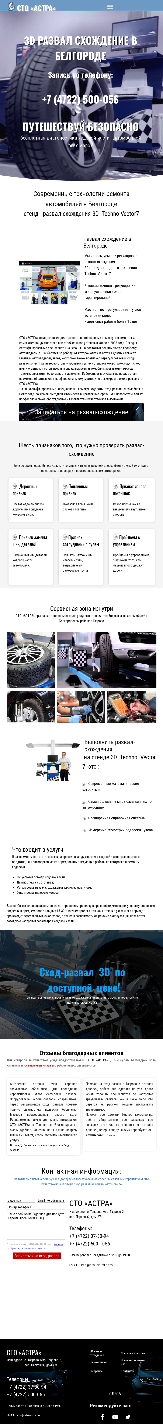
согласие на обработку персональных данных (35, 1246)
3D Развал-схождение (97, 1353)
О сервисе (96, 1371)
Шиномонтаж (98, 1362)
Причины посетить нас (133, 1362)
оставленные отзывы (39, 1065)
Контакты (127, 1371)
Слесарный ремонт (133, 1353)
